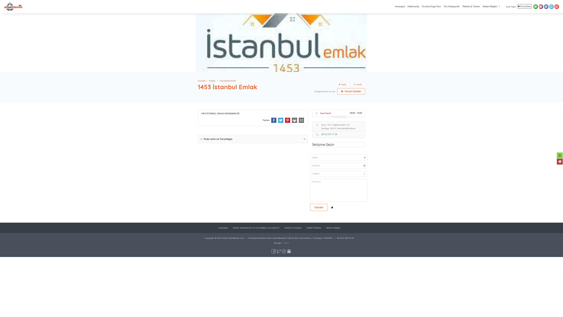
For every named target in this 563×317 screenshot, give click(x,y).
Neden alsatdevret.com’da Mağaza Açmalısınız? (256, 227)
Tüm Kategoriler (452, 6)
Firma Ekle (525, 6)
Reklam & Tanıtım (471, 6)
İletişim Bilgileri (490, 6)
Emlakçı (212, 81)
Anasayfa (400, 6)
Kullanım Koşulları (292, 227)
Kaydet (359, 84)
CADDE (285, 243)
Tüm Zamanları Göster (339, 117)
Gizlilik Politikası (313, 227)
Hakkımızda (413, 6)
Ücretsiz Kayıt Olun (431, 6)
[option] (281, 42)
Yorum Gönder (352, 91)
